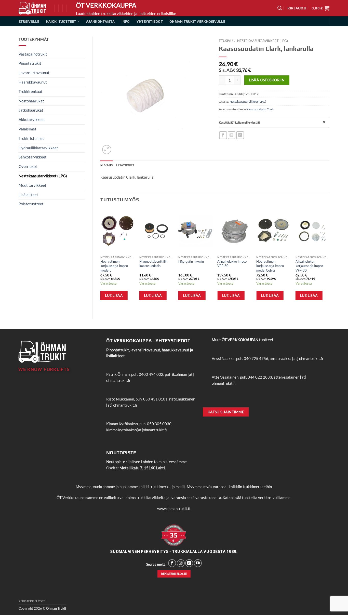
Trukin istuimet (31, 138)
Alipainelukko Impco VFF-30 (232, 263)
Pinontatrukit (30, 63)
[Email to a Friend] (232, 135)
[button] (296, 8)
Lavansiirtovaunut (34, 72)
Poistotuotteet (31, 204)
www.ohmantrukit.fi (173, 508)
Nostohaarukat (31, 101)
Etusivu (226, 41)
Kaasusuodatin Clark (260, 109)
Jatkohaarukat (31, 110)
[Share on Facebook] (223, 135)
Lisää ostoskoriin (267, 80)
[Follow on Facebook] (172, 563)
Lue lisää (114, 295)
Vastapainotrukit (33, 54)
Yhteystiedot (150, 21)
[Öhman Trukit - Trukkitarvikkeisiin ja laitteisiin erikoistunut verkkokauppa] (33, 8)
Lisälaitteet (28, 194)
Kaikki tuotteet (61, 21)
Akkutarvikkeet (32, 119)
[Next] (329, 259)
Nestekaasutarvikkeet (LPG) (43, 175)
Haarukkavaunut (33, 82)
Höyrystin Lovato (191, 262)
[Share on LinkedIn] (240, 135)
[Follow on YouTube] (198, 563)
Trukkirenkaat (31, 91)
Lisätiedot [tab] (125, 165)
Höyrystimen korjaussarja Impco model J (114, 265)
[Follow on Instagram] (181, 563)
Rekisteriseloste (32, 601)
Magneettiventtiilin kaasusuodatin (153, 263)
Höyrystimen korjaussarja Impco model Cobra (270, 265)
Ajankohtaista (100, 21)
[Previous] (100, 259)
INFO (126, 21)
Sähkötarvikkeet (33, 157)
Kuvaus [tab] (106, 165)
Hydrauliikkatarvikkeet (38, 147)
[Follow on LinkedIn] (189, 563)
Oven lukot (28, 166)
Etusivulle (29, 21)
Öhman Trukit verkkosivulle (197, 21)
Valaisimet (27, 129)
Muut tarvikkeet (32, 185)
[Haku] (279, 8)
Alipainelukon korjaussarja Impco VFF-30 (309, 265)
